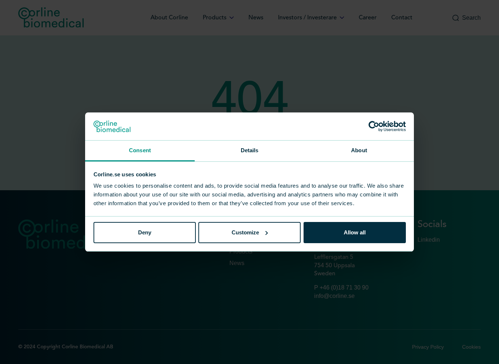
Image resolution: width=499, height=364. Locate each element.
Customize (245, 232)
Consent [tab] (140, 150)
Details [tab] (250, 150)
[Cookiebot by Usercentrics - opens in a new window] (374, 126)
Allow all (355, 232)
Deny (144, 232)
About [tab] (359, 150)
